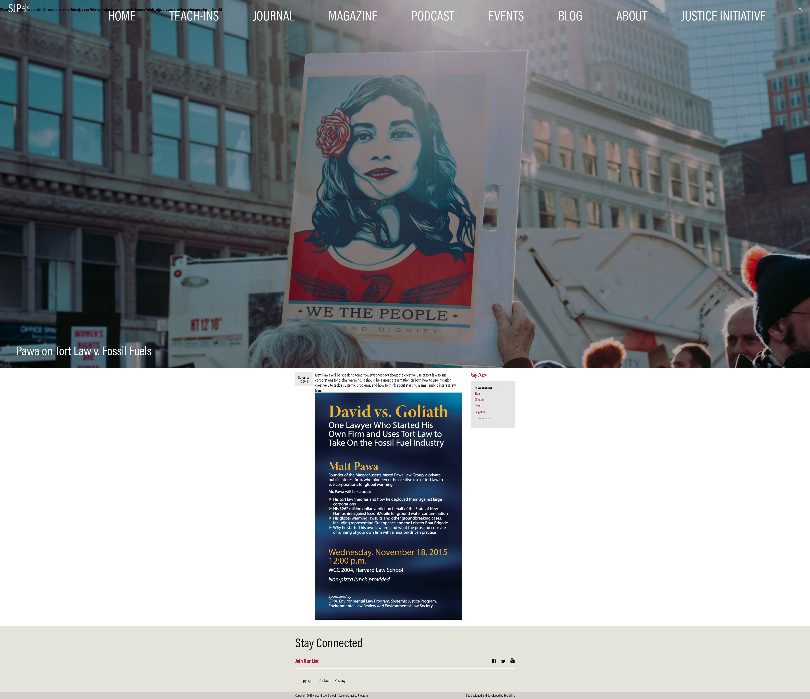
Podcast (432, 9)
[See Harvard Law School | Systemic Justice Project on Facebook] (494, 661)
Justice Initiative (723, 9)
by (490, 695)
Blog (570, 9)
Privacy (340, 680)
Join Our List (307, 660)
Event (478, 405)
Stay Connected (329, 642)
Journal (273, 9)
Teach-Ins (194, 9)
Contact (324, 680)
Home (121, 9)
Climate (479, 399)
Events (506, 9)
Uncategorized (483, 418)
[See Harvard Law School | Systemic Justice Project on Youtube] (512, 661)
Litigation (480, 411)
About (631, 9)
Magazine (352, 9)
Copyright (307, 680)
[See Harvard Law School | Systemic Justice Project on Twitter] (503, 661)
